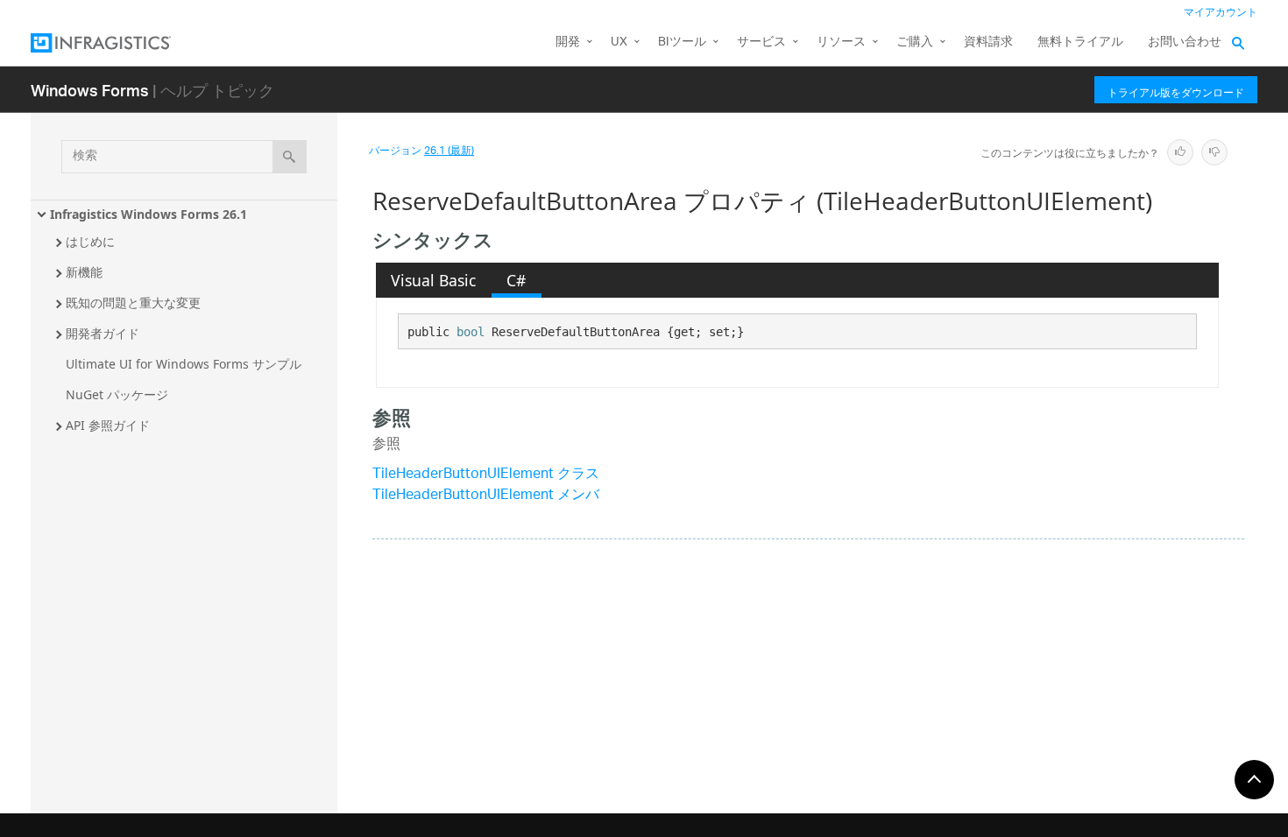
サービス (761, 42)
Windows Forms (90, 89)
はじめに (90, 241)
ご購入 (914, 42)
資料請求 (988, 42)
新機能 (84, 272)
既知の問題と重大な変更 (133, 302)
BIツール (682, 42)
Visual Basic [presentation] (433, 280)
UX (619, 42)
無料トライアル (1080, 42)
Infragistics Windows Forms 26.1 (148, 214)
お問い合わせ (1184, 42)
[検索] (289, 156)
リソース (841, 42)
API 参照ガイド (108, 425)
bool (470, 332)
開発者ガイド (102, 333)
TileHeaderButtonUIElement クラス (485, 475)
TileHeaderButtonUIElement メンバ (485, 496)
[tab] (434, 280)
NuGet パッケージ (117, 394)
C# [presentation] (516, 280)
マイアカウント (1220, 13)
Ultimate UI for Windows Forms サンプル (183, 363)
